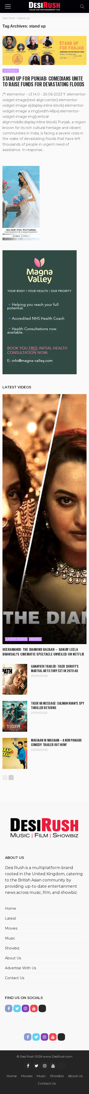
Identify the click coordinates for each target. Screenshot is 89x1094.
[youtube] (53, 1065)
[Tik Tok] (61, 1065)
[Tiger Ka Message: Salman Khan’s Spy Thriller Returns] (14, 716)
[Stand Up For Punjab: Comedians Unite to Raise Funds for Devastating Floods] (44, 50)
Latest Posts (16, 639)
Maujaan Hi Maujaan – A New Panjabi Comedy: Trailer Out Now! (56, 742)
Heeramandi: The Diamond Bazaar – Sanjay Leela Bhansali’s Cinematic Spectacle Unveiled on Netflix (43, 651)
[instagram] (44, 1065)
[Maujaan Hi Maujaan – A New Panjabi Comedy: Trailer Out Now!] (14, 753)
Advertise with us (20, 968)
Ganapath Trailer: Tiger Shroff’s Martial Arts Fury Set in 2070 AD (55, 668)
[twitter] (36, 1065)
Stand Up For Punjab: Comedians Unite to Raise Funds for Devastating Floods (43, 81)
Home (10, 908)
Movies (35, 639)
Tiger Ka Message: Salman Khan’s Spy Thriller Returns (57, 705)
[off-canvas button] (8, 6)
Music (10, 938)
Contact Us (14, 978)
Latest (10, 918)
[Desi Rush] (44, 6)
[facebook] (28, 1065)
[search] (82, 6)
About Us (13, 958)
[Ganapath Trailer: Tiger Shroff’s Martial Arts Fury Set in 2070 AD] (14, 679)
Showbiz (11, 70)
